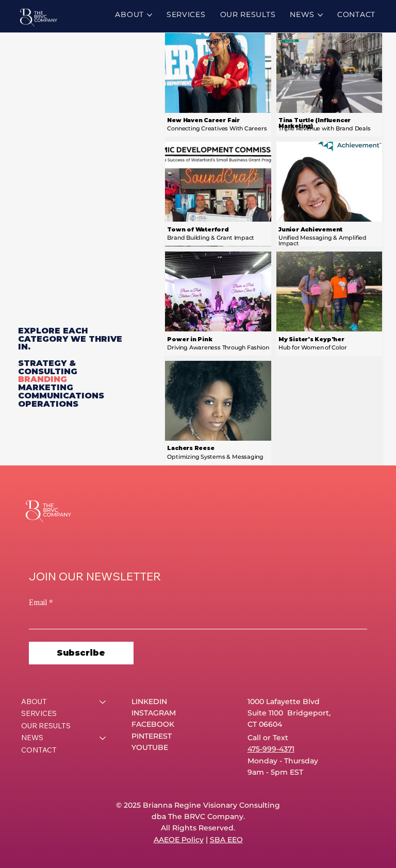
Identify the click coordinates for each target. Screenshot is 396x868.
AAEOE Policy (179, 839)
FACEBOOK (152, 724)
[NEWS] (103, 738)
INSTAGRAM (153, 712)
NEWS (32, 737)
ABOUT (34, 701)
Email (41, 601)
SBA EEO (226, 839)
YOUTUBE (149, 747)
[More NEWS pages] (320, 15)
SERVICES (39, 713)
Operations (48, 404)
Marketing (45, 387)
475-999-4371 (271, 749)
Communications (61, 395)
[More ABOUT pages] (149, 15)
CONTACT (39, 750)
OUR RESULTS (46, 725)
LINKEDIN (149, 701)
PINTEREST (151, 736)
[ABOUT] (103, 702)
